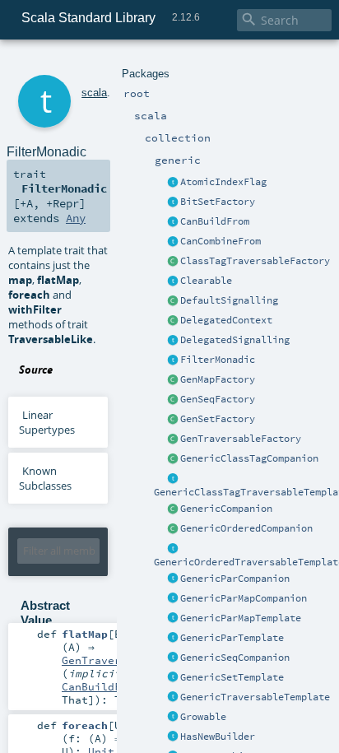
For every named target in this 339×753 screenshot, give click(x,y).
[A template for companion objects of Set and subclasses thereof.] (172, 419)
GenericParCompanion (235, 578)
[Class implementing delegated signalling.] (172, 321)
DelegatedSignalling (235, 340)
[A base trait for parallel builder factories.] (172, 242)
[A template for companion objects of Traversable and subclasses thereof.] (172, 439)
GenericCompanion (226, 508)
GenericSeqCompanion (235, 657)
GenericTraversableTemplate (255, 697)
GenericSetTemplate (232, 677)
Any (76, 218)
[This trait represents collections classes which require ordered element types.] (172, 548)
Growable (203, 717)
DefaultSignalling (229, 300)
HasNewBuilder (217, 736)
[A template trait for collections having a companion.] (172, 638)
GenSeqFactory (217, 399)
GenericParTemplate (232, 638)
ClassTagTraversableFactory (255, 261)
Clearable (206, 280)
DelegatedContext (226, 320)
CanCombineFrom (220, 241)
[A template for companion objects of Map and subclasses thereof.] (172, 380)
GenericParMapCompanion (243, 598)
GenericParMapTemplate (240, 618)
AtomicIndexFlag (223, 182)
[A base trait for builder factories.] (172, 222)
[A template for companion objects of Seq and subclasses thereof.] (172, 400)
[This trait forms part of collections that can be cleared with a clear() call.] (172, 281)
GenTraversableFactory (240, 438)
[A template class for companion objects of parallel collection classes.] (172, 579)
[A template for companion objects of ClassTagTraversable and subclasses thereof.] (172, 261)
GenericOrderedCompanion (246, 528)
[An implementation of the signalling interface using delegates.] (172, 340)
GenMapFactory (217, 379)
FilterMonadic (217, 359)
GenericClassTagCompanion (249, 458)
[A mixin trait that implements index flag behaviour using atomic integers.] (172, 182)
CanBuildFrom (214, 221)
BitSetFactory (217, 201)
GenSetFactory (217, 419)
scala (94, 92)
